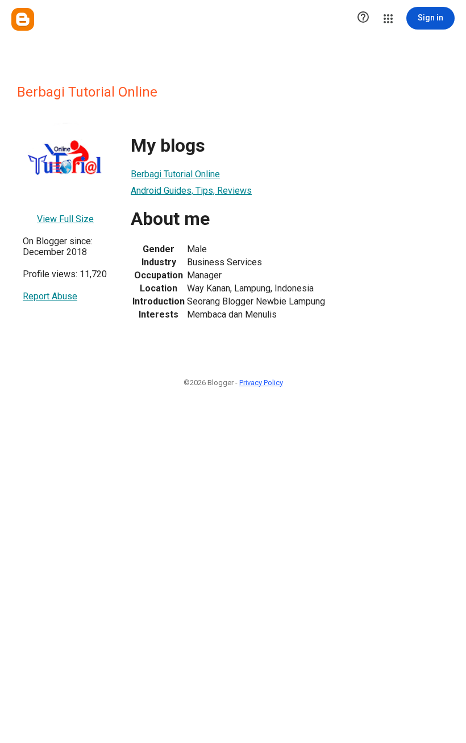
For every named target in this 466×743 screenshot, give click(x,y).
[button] (363, 18)
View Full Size (65, 219)
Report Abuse (50, 296)
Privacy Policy (261, 382)
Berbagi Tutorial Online (175, 174)
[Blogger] (22, 19)
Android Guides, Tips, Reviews (191, 190)
